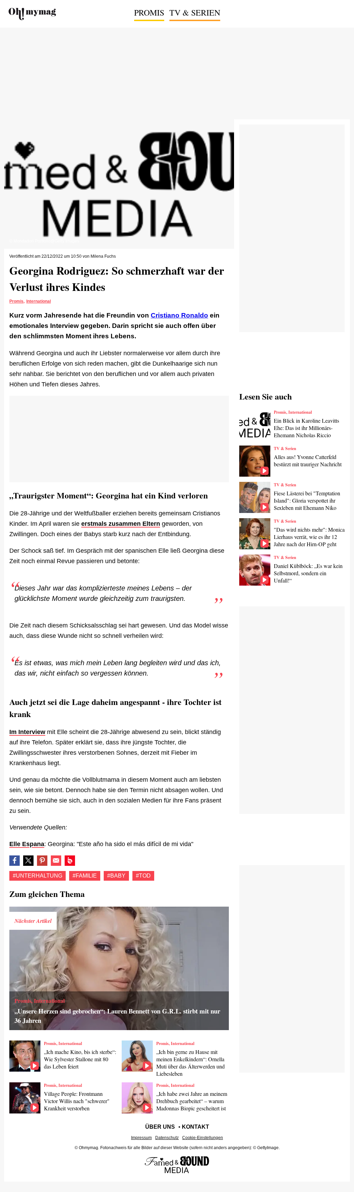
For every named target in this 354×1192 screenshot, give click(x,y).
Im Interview (27, 731)
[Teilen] (42, 860)
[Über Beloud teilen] (70, 860)
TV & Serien (194, 12)
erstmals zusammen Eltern (120, 523)
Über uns (160, 1127)
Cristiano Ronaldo (179, 315)
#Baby (116, 876)
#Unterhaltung (37, 876)
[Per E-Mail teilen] (56, 860)
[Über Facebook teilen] (14, 860)
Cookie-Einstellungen (202, 1137)
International (38, 301)
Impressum (141, 1137)
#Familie (85, 876)
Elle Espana (26, 844)
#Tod (143, 876)
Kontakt (195, 1127)
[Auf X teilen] (28, 860)
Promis (149, 12)
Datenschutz (167, 1137)
